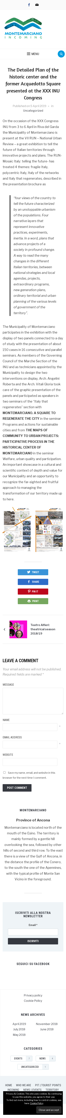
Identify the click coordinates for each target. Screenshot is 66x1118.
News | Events (32, 1090)
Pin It (35, 591)
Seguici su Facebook (33, 964)
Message (8, 684)
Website (8, 754)
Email (33, 924)
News (46, 1058)
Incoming (13, 1090)
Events (22, 1058)
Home (8, 1085)
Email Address (12, 737)
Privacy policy (33, 995)
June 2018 (47, 1029)
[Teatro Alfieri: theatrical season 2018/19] (18, 629)
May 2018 (19, 1035)
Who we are (23, 1085)
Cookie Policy (33, 1000)
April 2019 (19, 1024)
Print (35, 601)
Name (6, 720)
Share (35, 581)
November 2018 (47, 1024)
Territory (52, 1090)
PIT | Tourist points (48, 1085)
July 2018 (19, 1029)
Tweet (35, 572)
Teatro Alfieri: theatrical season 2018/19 (42, 629)
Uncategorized (33, 110)
